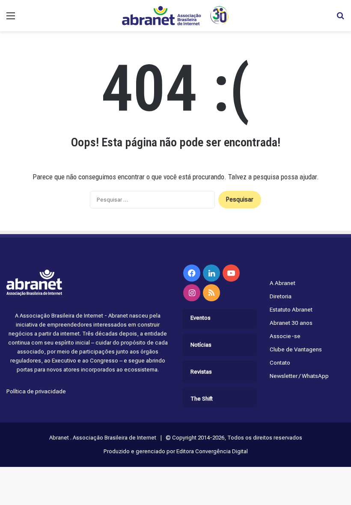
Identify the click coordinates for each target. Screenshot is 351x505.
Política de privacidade (36, 391)
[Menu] (10, 19)
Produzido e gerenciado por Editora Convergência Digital (176, 451)
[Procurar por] (340, 19)
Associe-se (285, 336)
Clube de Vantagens (296, 349)
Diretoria (281, 296)
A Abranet (282, 282)
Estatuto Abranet (291, 309)
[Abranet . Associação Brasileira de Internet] (175, 15)
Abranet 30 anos (291, 322)
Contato (280, 362)
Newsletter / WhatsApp (299, 375)
